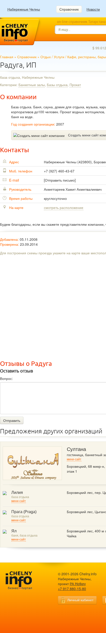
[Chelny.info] (23, 580)
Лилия (17, 492)
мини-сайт (74, 459)
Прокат (75, 84)
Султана (76, 449)
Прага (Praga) (23, 512)
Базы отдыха (57, 84)
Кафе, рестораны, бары (86, 56)
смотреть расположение (63, 207)
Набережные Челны (23, 9)
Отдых (45, 56)
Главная (6, 56)
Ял (14, 531)
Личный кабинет (80, 599)
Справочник (69, 9)
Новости (93, 9)
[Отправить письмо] (60, 180)
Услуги (59, 56)
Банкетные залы (31, 84)
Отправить (11, 420)
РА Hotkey (78, 583)
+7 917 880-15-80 (72, 588)
